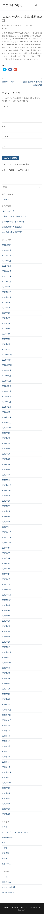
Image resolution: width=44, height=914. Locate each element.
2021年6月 (6, 323)
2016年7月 (6, 616)
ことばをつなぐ (13, 5)
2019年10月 (7, 428)
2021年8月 (6, 313)
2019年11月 (6, 422)
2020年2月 (6, 407)
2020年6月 (6, 386)
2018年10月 (7, 490)
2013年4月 (6, 699)
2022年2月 (6, 281)
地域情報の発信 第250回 (12, 232)
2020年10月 (7, 365)
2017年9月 (6, 548)
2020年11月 (7, 360)
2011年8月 (6, 730)
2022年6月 (6, 261)
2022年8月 (6, 250)
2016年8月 (6, 610)
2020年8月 (6, 375)
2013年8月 (6, 678)
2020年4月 (6, 396)
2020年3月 (6, 402)
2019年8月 (6, 438)
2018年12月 (7, 480)
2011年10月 (6, 720)
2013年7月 (6, 683)
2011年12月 (6, 710)
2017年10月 (6, 543)
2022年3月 (6, 276)
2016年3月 (6, 637)
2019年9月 (6, 433)
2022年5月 (6, 266)
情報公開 (5, 853)
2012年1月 (6, 704)
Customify (21, 910)
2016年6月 (6, 621)
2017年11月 (6, 537)
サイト (4, 147)
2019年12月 (7, 417)
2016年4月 (6, 631)
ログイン (5, 876)
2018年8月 (6, 501)
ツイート (5, 199)
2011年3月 (6, 757)
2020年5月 (6, 391)
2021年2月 (6, 344)
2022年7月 (6, 255)
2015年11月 (6, 657)
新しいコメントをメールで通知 (16, 164)
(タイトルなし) (8, 211)
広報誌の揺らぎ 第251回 (12, 227)
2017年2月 (6, 579)
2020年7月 (6, 381)
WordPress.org (8, 892)
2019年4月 (6, 459)
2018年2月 (6, 522)
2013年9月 (6, 673)
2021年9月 (6, 308)
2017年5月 (6, 563)
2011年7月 (6, 736)
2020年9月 (6, 370)
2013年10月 (7, 668)
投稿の (6, 882)
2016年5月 (6, 626)
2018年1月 (6, 527)
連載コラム (28, 25)
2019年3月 (6, 464)
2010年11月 (6, 777)
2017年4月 (6, 569)
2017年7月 (6, 553)
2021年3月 (6, 339)
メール (5, 137)
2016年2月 (6, 642)
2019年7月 (6, 443)
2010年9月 (6, 788)
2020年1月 (6, 412)
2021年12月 (7, 292)
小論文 (4, 848)
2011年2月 (6, 762)
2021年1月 (6, 349)
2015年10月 (7, 663)
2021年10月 (7, 302)
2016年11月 (6, 595)
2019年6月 (6, 448)
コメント (5, 106)
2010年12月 (7, 772)
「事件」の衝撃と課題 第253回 (14, 216)
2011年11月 (6, 715)
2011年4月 (6, 751)
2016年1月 (6, 647)
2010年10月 (7, 783)
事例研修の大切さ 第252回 (13, 221)
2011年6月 (6, 741)
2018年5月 (6, 516)
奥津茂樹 (6, 25)
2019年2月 (6, 469)
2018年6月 (6, 511)
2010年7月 (6, 798)
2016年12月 (7, 589)
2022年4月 (6, 271)
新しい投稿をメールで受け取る (16, 170)
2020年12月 (7, 355)
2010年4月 (6, 814)
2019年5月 (6, 454)
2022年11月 (7, 245)
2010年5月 (6, 809)
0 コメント (6, 28)
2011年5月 (6, 746)
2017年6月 (6, 558)
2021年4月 (6, 334)
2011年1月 (6, 767)
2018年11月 (6, 485)
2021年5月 (6, 328)
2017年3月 (6, 574)
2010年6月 (6, 804)
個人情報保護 (7, 837)
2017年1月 (6, 584)
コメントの (8, 887)
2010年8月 (6, 793)
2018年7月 (6, 506)
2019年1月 (6, 475)
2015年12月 (7, 652)
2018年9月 (6, 496)
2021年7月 (6, 318)
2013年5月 (6, 694)
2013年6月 (6, 689)
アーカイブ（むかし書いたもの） (15, 832)
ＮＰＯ (4, 827)
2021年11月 (6, 297)
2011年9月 (6, 725)
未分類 (4, 858)
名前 (4, 126)
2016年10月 (7, 600)
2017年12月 (6, 532)
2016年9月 (6, 605)
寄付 (3, 843)
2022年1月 (6, 287)
